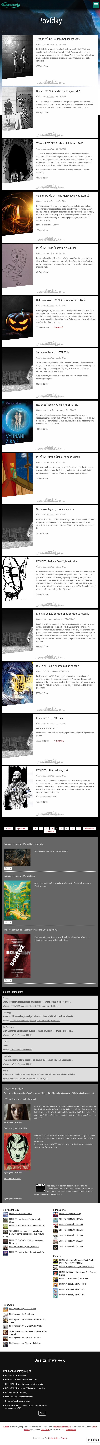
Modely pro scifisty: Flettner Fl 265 (22, 1308)
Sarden (6, 1427)
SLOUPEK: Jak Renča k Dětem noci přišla (21, 1380)
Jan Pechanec (8, 1027)
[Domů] (10, 7)
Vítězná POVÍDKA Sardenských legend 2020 (59, 143)
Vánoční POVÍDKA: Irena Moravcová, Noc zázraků (62, 195)
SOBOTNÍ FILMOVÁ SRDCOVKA (71, 1219)
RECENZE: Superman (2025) (70, 1214)
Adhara (5, 1071)
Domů (4, 31)
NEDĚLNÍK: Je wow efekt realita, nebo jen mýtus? (29, 1079)
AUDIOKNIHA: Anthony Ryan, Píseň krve (24, 1247)
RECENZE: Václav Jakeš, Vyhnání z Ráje (57, 404)
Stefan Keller (53, 1438)
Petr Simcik (52, 671)
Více (42, 1413)
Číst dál (8, 868)
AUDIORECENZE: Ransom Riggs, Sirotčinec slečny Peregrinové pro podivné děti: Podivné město (23, 1234)
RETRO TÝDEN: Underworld (15, 1375)
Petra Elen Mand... (55, 410)
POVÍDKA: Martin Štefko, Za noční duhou (58, 456)
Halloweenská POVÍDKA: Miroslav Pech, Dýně (60, 300)
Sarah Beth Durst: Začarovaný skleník (19, 1397)
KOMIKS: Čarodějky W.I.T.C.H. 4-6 (71, 1295)
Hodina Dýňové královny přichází (17, 1401)
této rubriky (12, 1093)
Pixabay (64, 1438)
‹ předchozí (21, 828)
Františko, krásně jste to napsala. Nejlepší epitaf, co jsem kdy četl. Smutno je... (38, 1060)
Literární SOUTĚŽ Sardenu (50, 718)
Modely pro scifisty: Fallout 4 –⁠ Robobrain (25, 1343)
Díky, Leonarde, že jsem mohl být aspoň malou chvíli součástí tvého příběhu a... (38, 1031)
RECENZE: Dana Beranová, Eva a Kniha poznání (27, 1225)
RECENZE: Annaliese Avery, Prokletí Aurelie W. (26, 1252)
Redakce (50, 44)
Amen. (6, 1045)
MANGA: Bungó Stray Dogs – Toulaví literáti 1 (76, 1266)
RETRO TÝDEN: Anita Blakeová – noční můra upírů (24, 1384)
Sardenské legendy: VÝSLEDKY (52, 352)
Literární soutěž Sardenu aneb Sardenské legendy (62, 613)
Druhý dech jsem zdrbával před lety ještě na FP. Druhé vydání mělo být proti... (37, 1002)
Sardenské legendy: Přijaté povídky (55, 509)
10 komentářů (58, 741)
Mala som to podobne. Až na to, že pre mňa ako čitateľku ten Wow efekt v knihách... (40, 1074)
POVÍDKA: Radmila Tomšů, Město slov (56, 561)
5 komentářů (58, 327)
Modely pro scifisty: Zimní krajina (21, 1314)
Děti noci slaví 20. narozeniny (16, 1392)
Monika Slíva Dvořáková (62, 1427)
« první (8, 828)
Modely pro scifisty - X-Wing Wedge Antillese (26, 1326)
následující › (89, 828)
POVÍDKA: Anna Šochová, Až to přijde (56, 247)
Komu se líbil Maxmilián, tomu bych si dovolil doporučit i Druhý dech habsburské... (39, 1016)
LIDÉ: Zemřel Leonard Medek (21, 1035)
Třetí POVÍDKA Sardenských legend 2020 (58, 38)
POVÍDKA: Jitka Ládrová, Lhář (52, 770)
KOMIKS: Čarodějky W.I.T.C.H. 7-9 (71, 1289)
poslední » (50, 831)
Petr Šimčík (45, 1430)
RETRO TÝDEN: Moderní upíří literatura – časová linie (25, 1388)
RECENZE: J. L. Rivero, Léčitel (20, 1214)
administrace (71, 1430)
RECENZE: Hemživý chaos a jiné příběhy (57, 665)
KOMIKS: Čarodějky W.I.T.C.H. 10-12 (72, 1284)
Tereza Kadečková (55, 619)
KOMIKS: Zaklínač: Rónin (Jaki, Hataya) (73, 1278)
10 (79, 828)
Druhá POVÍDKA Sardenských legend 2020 (58, 91)
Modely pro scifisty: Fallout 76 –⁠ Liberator (25, 1338)
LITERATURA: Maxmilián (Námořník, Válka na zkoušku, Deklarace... (35, 1006)
